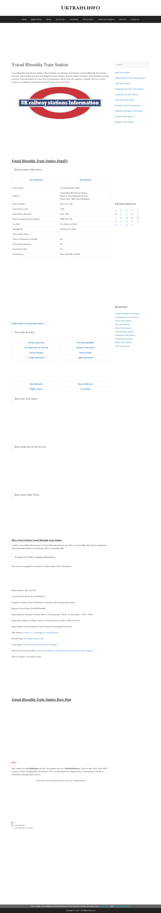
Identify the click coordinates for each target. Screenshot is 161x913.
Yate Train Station (122, 346)
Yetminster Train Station (125, 335)
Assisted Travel (51, 632)
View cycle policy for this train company (40, 645)
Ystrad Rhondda (19, 825)
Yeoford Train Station (124, 339)
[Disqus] (61, 866)
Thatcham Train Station (124, 100)
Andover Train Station (124, 116)
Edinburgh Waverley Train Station (129, 89)
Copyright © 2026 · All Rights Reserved (80, 910)
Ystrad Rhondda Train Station (127, 313)
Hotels (48, 19)
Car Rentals (74, 19)
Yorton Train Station (123, 321)
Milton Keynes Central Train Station (130, 78)
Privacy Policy (88, 19)
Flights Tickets (36, 19)
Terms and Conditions (106, 19)
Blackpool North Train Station (127, 105)
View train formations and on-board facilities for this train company (64, 651)
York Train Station (122, 83)
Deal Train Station (122, 72)
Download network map (34, 638)
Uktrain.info (80, 7)
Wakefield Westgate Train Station (129, 111)
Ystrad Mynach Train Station (23, 828)
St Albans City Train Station (126, 94)
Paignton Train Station (124, 122)
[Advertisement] (77, 40)
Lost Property (39, 632)
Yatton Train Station (123, 342)
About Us (122, 19)
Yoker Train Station (123, 328)
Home (24, 19)
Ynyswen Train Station (124, 332)
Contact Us (135, 19)
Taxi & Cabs (60, 19)
